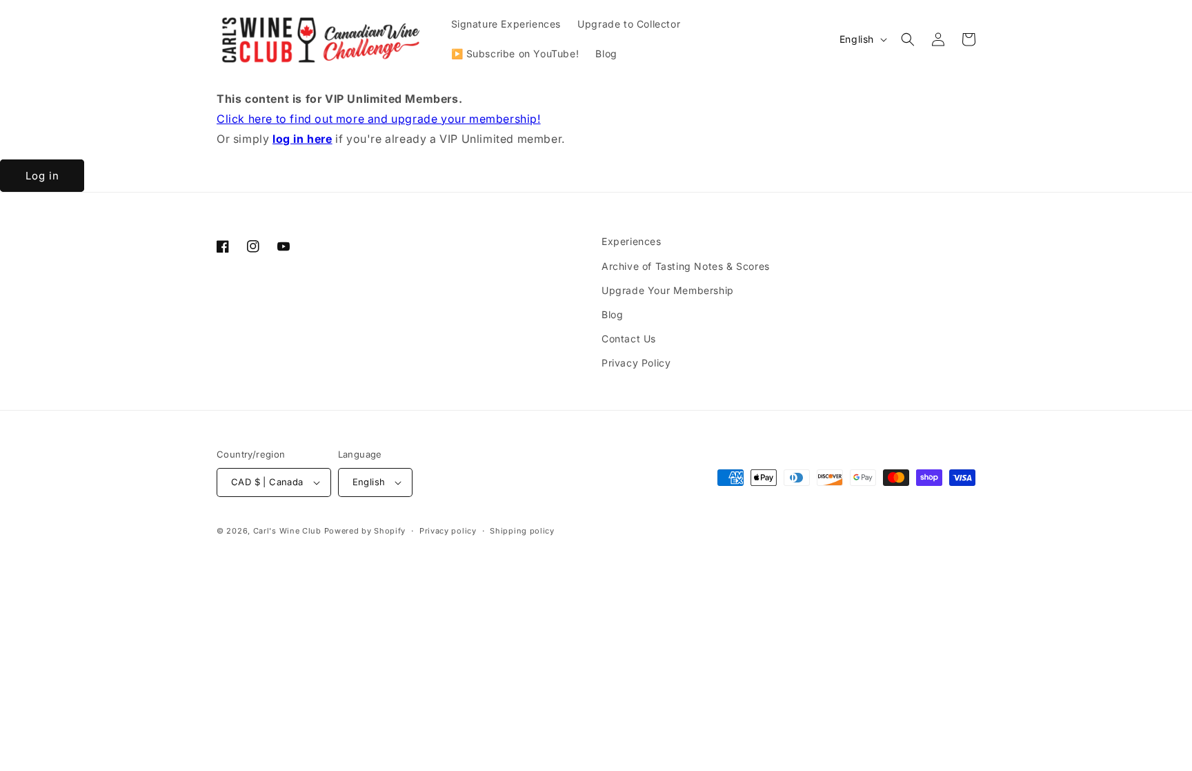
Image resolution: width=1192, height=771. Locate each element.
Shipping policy (522, 531)
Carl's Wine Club (287, 531)
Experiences (632, 241)
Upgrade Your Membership (668, 290)
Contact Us (629, 338)
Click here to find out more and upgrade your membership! (379, 119)
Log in (42, 175)
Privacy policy (448, 531)
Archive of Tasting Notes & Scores (686, 266)
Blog (612, 314)
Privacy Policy (636, 363)
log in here (302, 139)
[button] (908, 39)
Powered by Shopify (365, 531)
